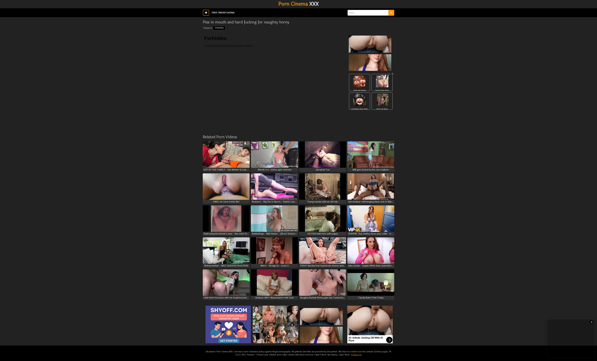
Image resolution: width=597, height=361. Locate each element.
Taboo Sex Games (360, 90)
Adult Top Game (382, 109)
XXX (298, 4)
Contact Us (356, 354)
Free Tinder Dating (223, 12)
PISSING (219, 28)
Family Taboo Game (382, 90)
